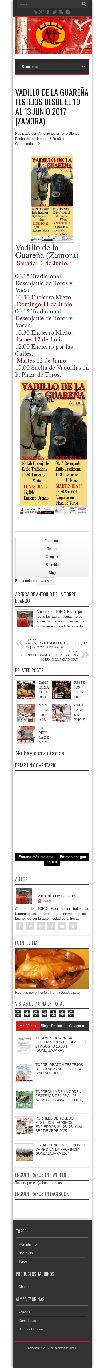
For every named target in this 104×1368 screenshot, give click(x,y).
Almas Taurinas (66, 1347)
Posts (47, 901)
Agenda (47, 581)
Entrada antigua (73, 857)
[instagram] (67, 12)
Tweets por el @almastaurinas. (39, 1183)
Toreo (22, 1262)
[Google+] (42, 12)
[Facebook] (48, 12)
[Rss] (35, 12)
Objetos (24, 1287)
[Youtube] (61, 12)
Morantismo (27, 1244)
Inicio (52, 862)
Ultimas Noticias (31, 1329)
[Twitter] (54, 12)
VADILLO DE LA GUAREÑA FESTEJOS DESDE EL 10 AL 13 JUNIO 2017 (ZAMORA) (52, 106)
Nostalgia (25, 1253)
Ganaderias (27, 1321)
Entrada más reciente (35, 857)
